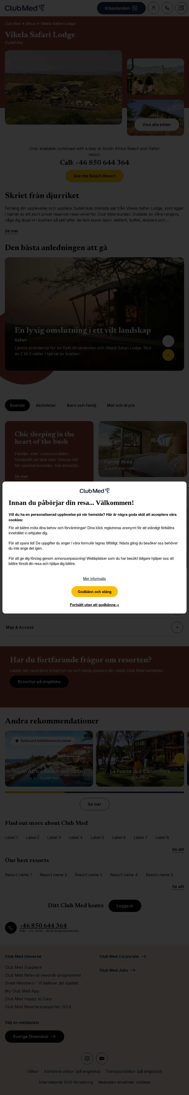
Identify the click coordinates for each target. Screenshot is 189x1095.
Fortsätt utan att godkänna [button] (94, 604)
